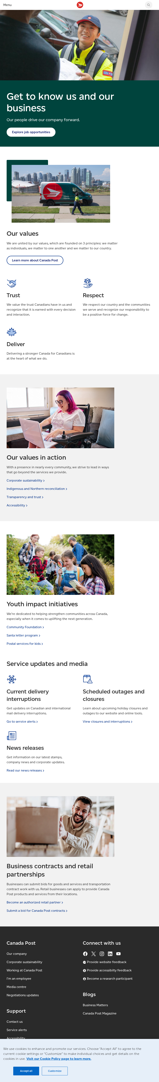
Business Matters (95, 1005)
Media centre (16, 987)
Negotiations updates (23, 995)
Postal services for (24, 644)
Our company (17, 954)
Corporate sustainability (24, 962)
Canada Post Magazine (100, 1013)
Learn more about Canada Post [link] (35, 260)
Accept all (26, 1070)
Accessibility (16, 1038)
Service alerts (17, 1030)
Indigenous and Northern (36, 489)
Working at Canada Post (24, 970)
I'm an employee (19, 979)
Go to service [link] (21, 721)
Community (24, 627)
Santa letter (22, 635)
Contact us (15, 1022)
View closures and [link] (106, 721)
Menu (7, 5)
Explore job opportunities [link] (31, 132)
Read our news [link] (24, 770)
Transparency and (24, 497)
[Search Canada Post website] (148, 5)
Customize (54, 1070)
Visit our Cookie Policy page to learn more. (58, 1059)
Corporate (24, 480)
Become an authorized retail (34, 902)
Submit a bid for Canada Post (36, 911)
